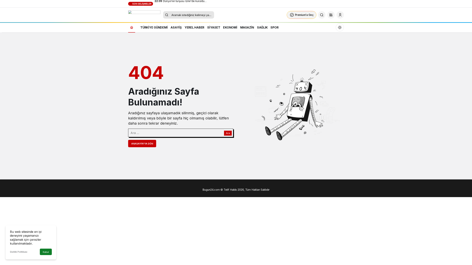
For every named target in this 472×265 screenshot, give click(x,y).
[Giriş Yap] (340, 15)
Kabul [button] (46, 252)
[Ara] (321, 15)
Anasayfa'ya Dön (142, 143)
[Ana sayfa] (131, 27)
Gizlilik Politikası (18, 251)
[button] (331, 15)
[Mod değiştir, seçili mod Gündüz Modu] (340, 27)
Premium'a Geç (304, 14)
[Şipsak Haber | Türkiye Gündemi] (144, 14)
